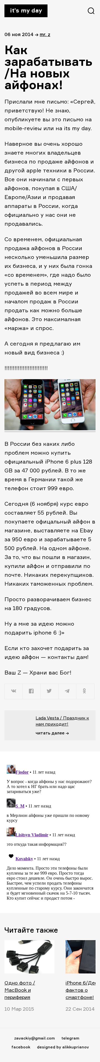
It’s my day (26, 10)
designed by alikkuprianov (63, 1047)
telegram (70, 1038)
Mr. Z (45, 34)
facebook (20, 1047)
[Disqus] (50, 831)
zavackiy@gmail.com (34, 1038)
